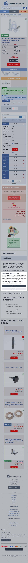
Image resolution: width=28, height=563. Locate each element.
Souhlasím (14, 286)
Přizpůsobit (14, 289)
